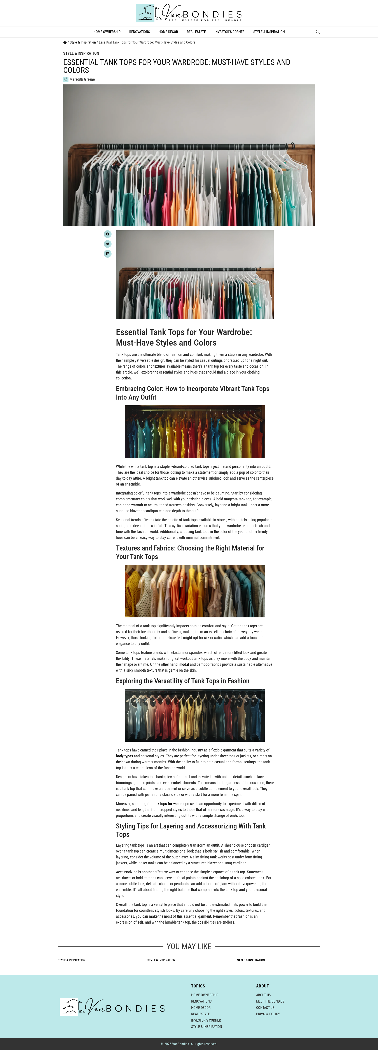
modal (184, 664)
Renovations (139, 32)
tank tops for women (168, 803)
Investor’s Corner (230, 32)
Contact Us (265, 1008)
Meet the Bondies (270, 1001)
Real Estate (196, 32)
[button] (108, 234)
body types (124, 756)
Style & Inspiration (269, 32)
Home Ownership (107, 32)
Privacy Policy (268, 1014)
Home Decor (168, 32)
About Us (263, 995)
